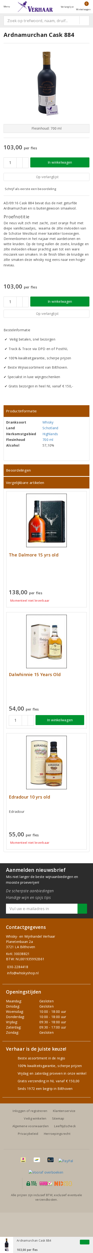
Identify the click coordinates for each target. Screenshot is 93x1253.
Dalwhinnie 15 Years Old (35, 674)
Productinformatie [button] (21, 411)
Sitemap (58, 1118)
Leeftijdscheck (65, 1126)
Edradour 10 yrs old (29, 797)
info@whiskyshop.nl (23, 973)
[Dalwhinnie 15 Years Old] (46, 641)
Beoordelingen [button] (18, 470)
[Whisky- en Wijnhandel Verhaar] (35, 6)
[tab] (46, 411)
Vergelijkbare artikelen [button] (25, 482)
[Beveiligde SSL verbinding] (46, 1183)
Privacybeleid (28, 1133)
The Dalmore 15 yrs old (33, 555)
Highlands (50, 434)
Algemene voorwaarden (30, 1126)
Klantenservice (64, 1111)
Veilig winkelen (35, 1118)
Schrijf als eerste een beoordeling (30, 189)
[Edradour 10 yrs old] (46, 762)
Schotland (50, 428)
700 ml (47, 439)
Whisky (48, 422)
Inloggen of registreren (30, 1111)
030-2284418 (17, 967)
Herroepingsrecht (57, 1133)
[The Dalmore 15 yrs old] (46, 520)
